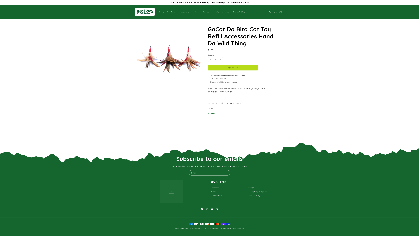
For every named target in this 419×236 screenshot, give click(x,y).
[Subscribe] (227, 173)
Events (213, 191)
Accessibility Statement (257, 192)
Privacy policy (226, 228)
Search (251, 188)
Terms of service (238, 228)
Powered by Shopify (200, 228)
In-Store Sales (216, 195)
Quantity (211, 55)
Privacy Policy (254, 196)
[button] (172, 12)
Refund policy (214, 228)
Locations (215, 188)
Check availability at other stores (223, 82)
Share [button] (212, 113)
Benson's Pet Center (186, 228)
